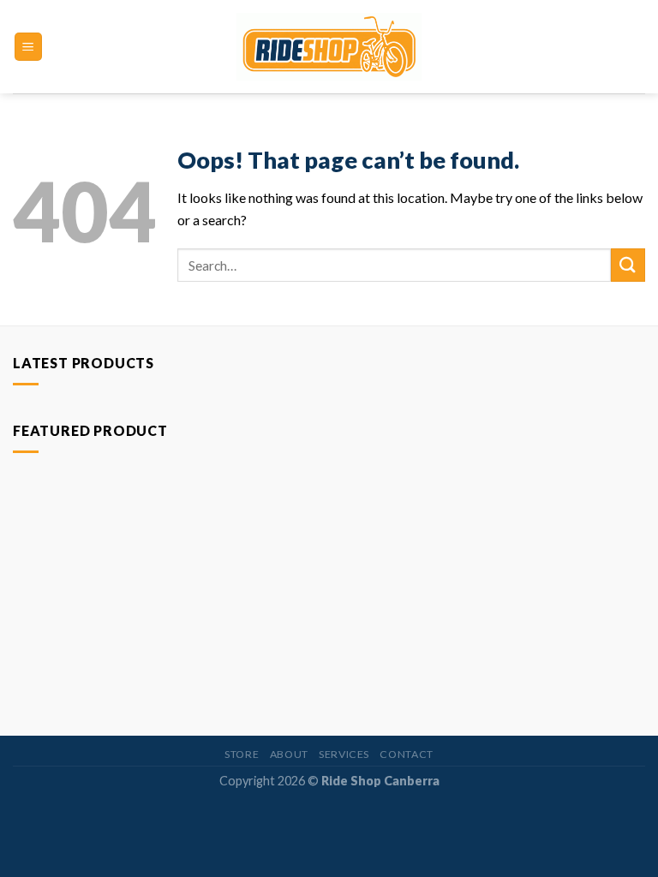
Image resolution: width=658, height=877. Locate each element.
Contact (406, 754)
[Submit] (628, 265)
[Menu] (29, 47)
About (289, 754)
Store (241, 754)
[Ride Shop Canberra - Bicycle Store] (329, 46)
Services (344, 754)
